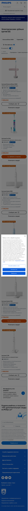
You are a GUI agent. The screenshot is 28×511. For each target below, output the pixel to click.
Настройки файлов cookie (13, 266)
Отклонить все (13, 269)
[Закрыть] (24, 236)
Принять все (13, 273)
